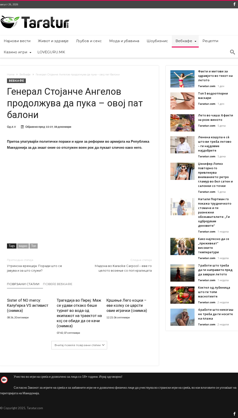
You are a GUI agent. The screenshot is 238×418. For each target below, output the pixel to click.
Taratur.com (206, 86)
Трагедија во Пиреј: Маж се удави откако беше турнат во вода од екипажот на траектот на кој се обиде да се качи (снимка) (79, 313)
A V (13, 126)
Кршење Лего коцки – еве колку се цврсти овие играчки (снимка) (126, 305)
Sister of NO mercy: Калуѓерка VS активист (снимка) (27, 305)
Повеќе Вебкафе (57, 284)
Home (10, 74)
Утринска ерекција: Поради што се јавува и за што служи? (34, 265)
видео (23, 246)
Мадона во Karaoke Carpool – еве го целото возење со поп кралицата (123, 265)
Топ (33, 246)
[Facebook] (234, 4)
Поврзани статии (23, 284)
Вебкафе (25, 74)
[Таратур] (35, 15)
